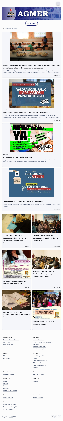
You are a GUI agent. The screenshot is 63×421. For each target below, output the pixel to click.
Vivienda (35, 367)
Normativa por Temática (10, 390)
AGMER (11, 417)
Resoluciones (7, 386)
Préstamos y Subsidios (39, 365)
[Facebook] (52, 416)
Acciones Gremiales (38, 339)
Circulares (6, 388)
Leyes (5, 381)
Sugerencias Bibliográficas (11, 407)
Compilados (6, 358)
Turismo (35, 358)
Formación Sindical (8, 374)
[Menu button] (58, 3)
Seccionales (6, 342)
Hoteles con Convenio (39, 363)
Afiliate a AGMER (8, 409)
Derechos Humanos (38, 374)
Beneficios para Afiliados (40, 356)
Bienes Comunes (8, 397)
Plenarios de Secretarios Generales (43, 342)
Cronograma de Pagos (9, 404)
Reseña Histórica (8, 344)
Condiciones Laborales (39, 346)
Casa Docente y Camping (40, 360)
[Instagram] (59, 416)
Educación (6, 356)
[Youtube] (55, 416)
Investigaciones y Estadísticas (41, 349)
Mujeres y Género (38, 397)
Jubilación (36, 381)
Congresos (36, 344)
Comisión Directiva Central (11, 339)
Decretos (5, 383)
